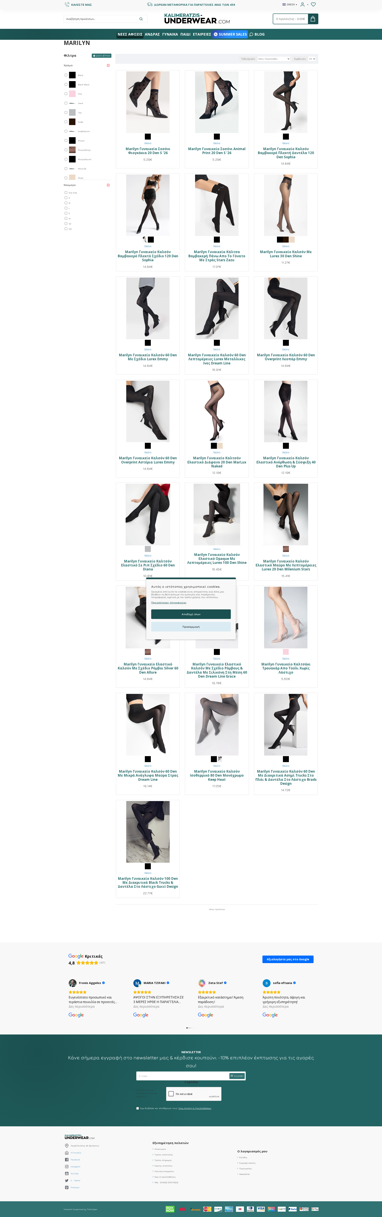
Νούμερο (70, 184)
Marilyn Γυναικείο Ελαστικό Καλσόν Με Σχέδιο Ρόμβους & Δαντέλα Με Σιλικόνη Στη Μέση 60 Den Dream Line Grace (217, 670)
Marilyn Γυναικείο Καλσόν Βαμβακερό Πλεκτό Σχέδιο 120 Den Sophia (148, 256)
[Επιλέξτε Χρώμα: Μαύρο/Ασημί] (286, 548)
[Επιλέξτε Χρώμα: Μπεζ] (292, 239)
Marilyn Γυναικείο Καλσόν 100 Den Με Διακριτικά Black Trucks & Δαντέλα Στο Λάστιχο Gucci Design (148, 883)
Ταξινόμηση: (248, 58)
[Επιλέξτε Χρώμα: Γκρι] (148, 548)
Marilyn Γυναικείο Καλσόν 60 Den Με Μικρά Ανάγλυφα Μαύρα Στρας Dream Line (148, 775)
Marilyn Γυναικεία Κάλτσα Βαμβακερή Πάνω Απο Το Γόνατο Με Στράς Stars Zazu (216, 256)
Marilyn (147, 143)
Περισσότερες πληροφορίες (168, 602)
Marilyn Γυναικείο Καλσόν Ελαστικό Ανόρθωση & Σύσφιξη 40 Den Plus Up (286, 462)
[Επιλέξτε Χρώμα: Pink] (286, 651)
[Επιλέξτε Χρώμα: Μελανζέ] (220, 759)
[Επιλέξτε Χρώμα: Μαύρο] (286, 136)
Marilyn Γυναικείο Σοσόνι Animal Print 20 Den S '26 (217, 151)
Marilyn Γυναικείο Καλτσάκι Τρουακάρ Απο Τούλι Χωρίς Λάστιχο (286, 668)
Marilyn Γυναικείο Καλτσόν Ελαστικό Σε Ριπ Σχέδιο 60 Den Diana (148, 565)
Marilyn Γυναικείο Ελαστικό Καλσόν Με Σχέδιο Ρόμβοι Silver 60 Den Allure (148, 668)
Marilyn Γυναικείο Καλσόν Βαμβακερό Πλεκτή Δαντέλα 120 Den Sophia (286, 153)
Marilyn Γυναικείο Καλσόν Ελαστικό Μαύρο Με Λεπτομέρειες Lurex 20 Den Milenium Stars (285, 565)
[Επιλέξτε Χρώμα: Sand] (145, 239)
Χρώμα (68, 65)
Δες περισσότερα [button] (82, 1006)
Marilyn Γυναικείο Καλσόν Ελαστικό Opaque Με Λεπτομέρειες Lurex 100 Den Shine (217, 559)
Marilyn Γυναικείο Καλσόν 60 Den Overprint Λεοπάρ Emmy (286, 357)
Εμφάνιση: (300, 58)
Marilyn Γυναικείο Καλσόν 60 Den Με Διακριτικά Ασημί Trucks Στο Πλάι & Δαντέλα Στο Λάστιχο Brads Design (286, 777)
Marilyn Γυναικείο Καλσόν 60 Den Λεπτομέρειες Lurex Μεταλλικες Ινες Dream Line (217, 359)
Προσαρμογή (191, 626)
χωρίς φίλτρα (103, 55)
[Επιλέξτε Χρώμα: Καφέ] (286, 239)
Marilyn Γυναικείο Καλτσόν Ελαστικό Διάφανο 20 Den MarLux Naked (216, 462)
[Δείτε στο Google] (73, 983)
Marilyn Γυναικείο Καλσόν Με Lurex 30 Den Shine (286, 254)
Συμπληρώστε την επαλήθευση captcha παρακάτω (146, 1093)
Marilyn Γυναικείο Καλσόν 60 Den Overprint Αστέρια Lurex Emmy (148, 460)
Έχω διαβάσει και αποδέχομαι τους (175, 1108)
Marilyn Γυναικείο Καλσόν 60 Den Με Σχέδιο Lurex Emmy (148, 357)
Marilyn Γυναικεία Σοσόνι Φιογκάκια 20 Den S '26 (148, 151)
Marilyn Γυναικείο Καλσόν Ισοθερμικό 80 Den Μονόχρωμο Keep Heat (217, 775)
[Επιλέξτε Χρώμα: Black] (148, 136)
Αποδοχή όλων (191, 614)
